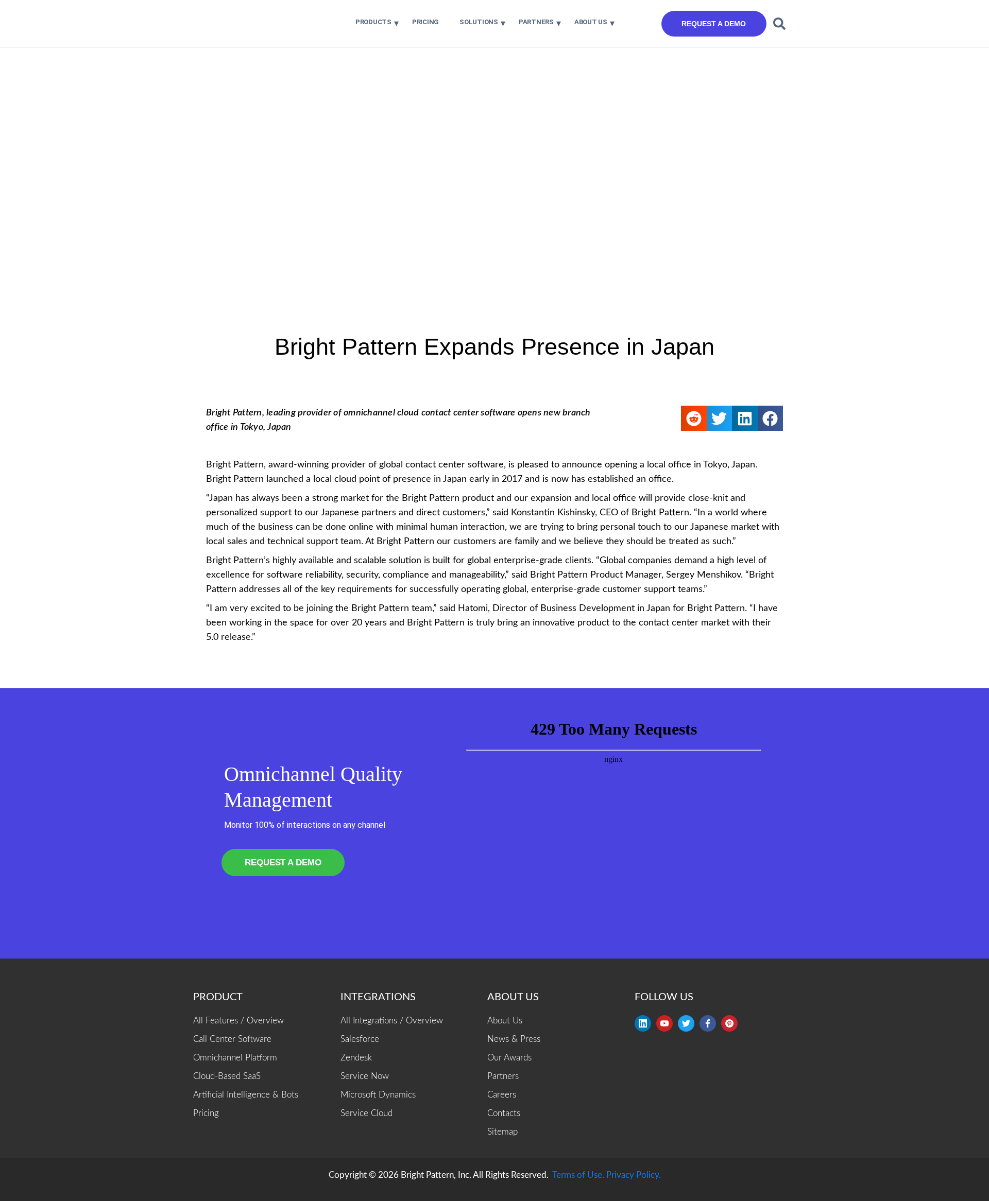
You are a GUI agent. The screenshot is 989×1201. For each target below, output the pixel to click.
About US (590, 22)
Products (373, 22)
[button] (779, 23)
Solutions (478, 22)
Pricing (425, 22)
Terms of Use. (578, 1175)
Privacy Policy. (633, 1175)
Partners (536, 22)
